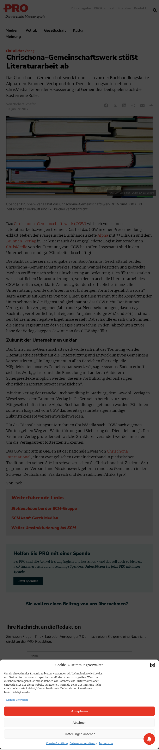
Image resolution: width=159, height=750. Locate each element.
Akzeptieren (79, 711)
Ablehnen (79, 723)
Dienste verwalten (17, 699)
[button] (153, 665)
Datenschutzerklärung (83, 743)
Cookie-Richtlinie (57, 743)
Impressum (106, 743)
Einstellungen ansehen (79, 734)
